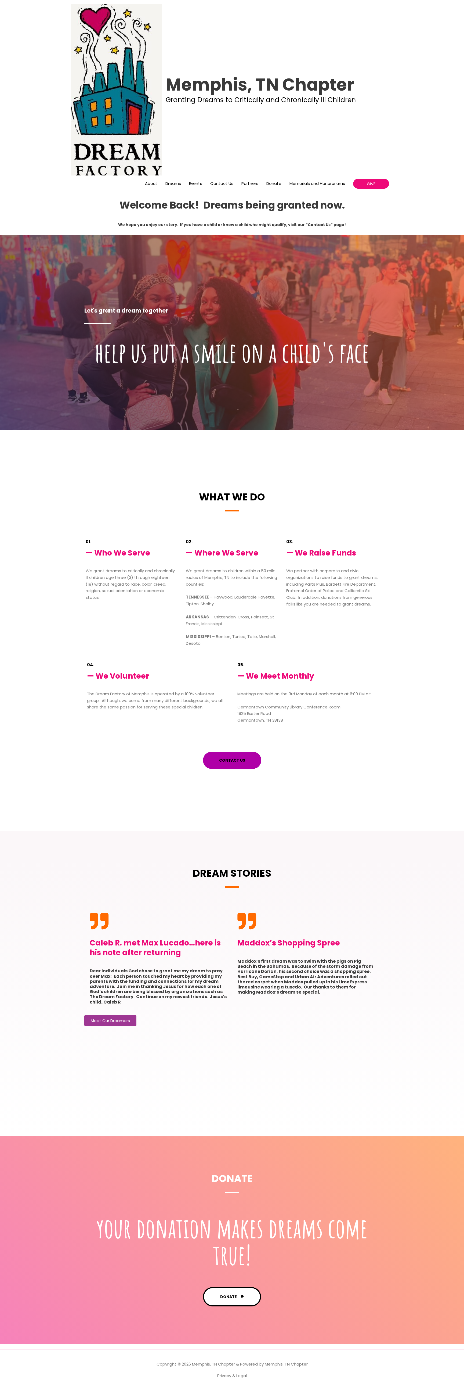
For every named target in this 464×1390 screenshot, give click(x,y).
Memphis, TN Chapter (260, 84)
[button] (371, 184)
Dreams (173, 183)
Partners (249, 183)
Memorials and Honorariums (317, 183)
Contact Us (221, 183)
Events (195, 183)
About (151, 183)
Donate (273, 183)
